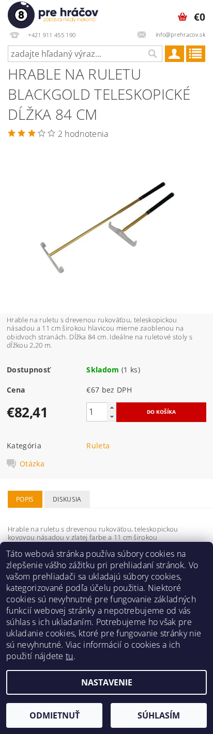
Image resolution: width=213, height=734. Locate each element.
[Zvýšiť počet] (111, 407)
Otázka (32, 463)
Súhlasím (159, 715)
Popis (25, 499)
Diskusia (67, 499)
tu (69, 656)
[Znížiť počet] (111, 416)
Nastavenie (106, 682)
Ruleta (98, 445)
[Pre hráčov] (53, 13)
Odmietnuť (54, 715)
